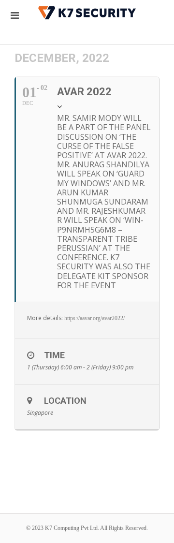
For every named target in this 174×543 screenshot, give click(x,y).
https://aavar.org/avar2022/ (94, 318)
